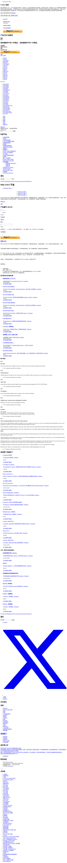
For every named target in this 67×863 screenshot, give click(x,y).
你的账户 (4, 733)
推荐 (4, 117)
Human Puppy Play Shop (8, 160)
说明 (2, 203)
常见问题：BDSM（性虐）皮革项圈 (11, 843)
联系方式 (3, 127)
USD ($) (5, 59)
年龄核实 (5, 855)
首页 (4, 116)
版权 (4, 719)
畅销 (4, 120)
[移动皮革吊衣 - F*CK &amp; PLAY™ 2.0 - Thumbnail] (15, 281)
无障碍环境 (5, 775)
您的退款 (5, 738)
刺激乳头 (5, 148)
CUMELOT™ (6, 810)
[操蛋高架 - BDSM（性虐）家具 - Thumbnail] (13, 337)
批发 (4, 123)
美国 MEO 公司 (6, 797)
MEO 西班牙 (6, 789)
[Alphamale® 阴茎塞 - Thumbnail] (10, 457)
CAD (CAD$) (6, 63)
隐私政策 (13, 13)
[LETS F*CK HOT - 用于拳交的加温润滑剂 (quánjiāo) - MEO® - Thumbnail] (20, 297)
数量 (2, 222)
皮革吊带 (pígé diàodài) (8, 167)
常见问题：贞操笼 (7, 846)
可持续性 (5, 774)
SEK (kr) (5, 77)
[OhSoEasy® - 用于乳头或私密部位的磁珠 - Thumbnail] (15, 504)
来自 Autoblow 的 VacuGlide (9, 837)
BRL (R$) (5, 62)
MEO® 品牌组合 (7, 858)
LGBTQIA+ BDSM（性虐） (9, 778)
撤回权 (4, 716)
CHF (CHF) (5, 65)
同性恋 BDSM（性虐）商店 (9, 829)
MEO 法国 (5, 786)
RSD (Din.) (5, 75)
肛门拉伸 (5, 832)
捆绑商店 (5, 149)
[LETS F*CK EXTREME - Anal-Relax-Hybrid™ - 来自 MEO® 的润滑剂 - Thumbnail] (22, 305)
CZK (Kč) (5, 67)
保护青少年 (5, 756)
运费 (4, 724)
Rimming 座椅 (6, 819)
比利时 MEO (6, 794)
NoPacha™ (5, 807)
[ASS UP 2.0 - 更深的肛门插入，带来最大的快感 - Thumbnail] (17, 329)
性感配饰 (5, 171)
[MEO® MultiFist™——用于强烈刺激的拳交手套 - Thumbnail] (17, 565)
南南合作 (5, 781)
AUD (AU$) (6, 60)
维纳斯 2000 (6, 851)
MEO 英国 (5, 791)
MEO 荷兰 (5, 790)
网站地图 (5, 730)
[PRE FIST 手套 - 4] (22, 195)
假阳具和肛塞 (6, 137)
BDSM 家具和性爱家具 (8, 155)
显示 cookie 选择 (4, 15)
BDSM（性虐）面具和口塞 (9, 151)
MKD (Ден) (5, 71)
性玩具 (4, 138)
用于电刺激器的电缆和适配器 (10, 854)
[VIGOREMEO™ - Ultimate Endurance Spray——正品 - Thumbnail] (18, 345)
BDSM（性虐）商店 (7, 709)
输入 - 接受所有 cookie (13, 15)
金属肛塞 (5, 815)
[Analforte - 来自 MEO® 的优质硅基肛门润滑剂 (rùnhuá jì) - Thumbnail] (19, 523)
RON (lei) (5, 74)
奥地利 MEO (6, 783)
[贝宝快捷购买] (12, 32)
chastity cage (5, 825)
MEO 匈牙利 (6, 796)
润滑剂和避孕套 (6, 140)
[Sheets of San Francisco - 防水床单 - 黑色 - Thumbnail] (15, 533)
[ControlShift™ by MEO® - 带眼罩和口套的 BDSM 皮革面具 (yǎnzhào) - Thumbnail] (22, 466)
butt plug (5, 814)
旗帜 (4, 711)
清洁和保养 (5, 857)
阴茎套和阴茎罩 (6, 142)
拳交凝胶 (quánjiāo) (7, 811)
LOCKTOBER (6, 801)
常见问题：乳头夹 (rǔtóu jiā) (9, 849)
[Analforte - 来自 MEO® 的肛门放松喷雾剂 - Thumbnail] (15, 542)
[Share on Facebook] (3, 210)
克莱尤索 (5, 831)
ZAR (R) (5, 79)
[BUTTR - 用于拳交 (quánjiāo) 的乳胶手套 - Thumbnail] (15, 586)
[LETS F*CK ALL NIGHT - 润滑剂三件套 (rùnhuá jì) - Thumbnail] (18, 313)
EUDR (4, 853)
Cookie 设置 (6, 727)
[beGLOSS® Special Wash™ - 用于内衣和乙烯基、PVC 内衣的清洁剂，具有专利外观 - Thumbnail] (25, 353)
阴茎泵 (4, 144)
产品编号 (4, 207)
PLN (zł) (5, 73)
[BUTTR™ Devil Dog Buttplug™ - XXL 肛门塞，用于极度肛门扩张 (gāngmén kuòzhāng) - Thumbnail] (26, 485)
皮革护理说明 (6, 844)
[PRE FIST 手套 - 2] (22, 193)
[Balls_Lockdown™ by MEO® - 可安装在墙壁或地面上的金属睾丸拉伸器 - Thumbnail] (22, 476)
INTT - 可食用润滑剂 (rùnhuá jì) (10, 839)
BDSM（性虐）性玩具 (8, 159)
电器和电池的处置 (7, 729)
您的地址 (5, 739)
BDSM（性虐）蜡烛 (7, 834)
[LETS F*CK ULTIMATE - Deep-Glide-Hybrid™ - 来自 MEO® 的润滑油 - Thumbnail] (22, 289)
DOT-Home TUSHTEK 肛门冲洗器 (11, 836)
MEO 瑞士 (5, 785)
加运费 (2, 219)
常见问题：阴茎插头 (8, 847)
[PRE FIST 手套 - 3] (22, 194)
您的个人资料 (6, 740)
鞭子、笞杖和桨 (6, 158)
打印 (4, 212)
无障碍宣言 (5, 722)
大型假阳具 (5, 802)
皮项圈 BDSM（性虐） (8, 820)
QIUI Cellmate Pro (7, 824)
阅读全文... (3, 201)
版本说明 (5, 720)
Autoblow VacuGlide (7, 805)
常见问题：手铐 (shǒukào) (9, 840)
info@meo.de (10, 766)
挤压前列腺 (5, 828)
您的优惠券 (5, 742)
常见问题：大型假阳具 (8, 850)
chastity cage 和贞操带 (8, 152)
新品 (4, 119)
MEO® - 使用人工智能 (8, 859)
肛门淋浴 (5, 153)
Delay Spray (5, 782)
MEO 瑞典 (5, 793)
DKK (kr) (5, 68)
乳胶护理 (8, 166)
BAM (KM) (5, 61)
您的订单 (5, 736)
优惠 (4, 121)
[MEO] (3, 129)
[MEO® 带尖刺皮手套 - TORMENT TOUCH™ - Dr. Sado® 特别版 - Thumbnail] (21, 495)
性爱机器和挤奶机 (7, 145)
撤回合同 (5, 124)
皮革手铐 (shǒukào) (7, 823)
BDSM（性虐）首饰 (7, 170)
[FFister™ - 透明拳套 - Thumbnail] (11, 596)
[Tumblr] (2, 210)
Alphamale (5, 809)
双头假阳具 (5, 821)
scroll (2, 768)
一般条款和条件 (6, 713)
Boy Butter (5, 816)
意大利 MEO (6, 787)
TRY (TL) (5, 78)
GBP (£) (5, 69)
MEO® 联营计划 (7, 861)
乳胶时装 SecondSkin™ (11, 163)
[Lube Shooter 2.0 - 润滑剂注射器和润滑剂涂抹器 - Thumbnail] (17, 321)
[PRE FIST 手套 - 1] (22, 191)
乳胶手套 (8, 164)
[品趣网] (4, 210)
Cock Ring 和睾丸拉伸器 (8, 141)
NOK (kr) (5, 72)
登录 (2, 54)
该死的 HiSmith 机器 (7, 147)
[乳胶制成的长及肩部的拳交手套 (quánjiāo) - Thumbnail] (16, 576)
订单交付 (5, 718)
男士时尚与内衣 (6, 168)
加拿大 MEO (6, 798)
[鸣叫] (1, 210)
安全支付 (5, 715)
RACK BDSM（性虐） (8, 779)
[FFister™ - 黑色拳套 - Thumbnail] (11, 606)
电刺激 (4, 156)
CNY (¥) (5, 66)
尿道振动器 (5, 827)
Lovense (5, 835)
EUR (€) (5, 58)
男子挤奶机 (5, 804)
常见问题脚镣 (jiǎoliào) (8, 842)
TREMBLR (5, 817)
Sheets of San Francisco (8, 172)
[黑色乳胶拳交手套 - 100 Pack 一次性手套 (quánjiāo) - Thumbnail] (18, 555)
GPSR (4, 241)
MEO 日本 (5, 800)
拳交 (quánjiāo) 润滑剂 (8, 812)
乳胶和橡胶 (5, 162)
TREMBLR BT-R (7, 806)
